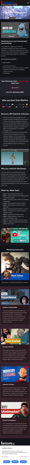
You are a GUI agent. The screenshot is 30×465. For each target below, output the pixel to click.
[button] (28, 3)
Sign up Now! (15, 87)
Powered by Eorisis (24, 456)
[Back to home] (9, 3)
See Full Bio (15, 266)
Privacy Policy (5, 456)
